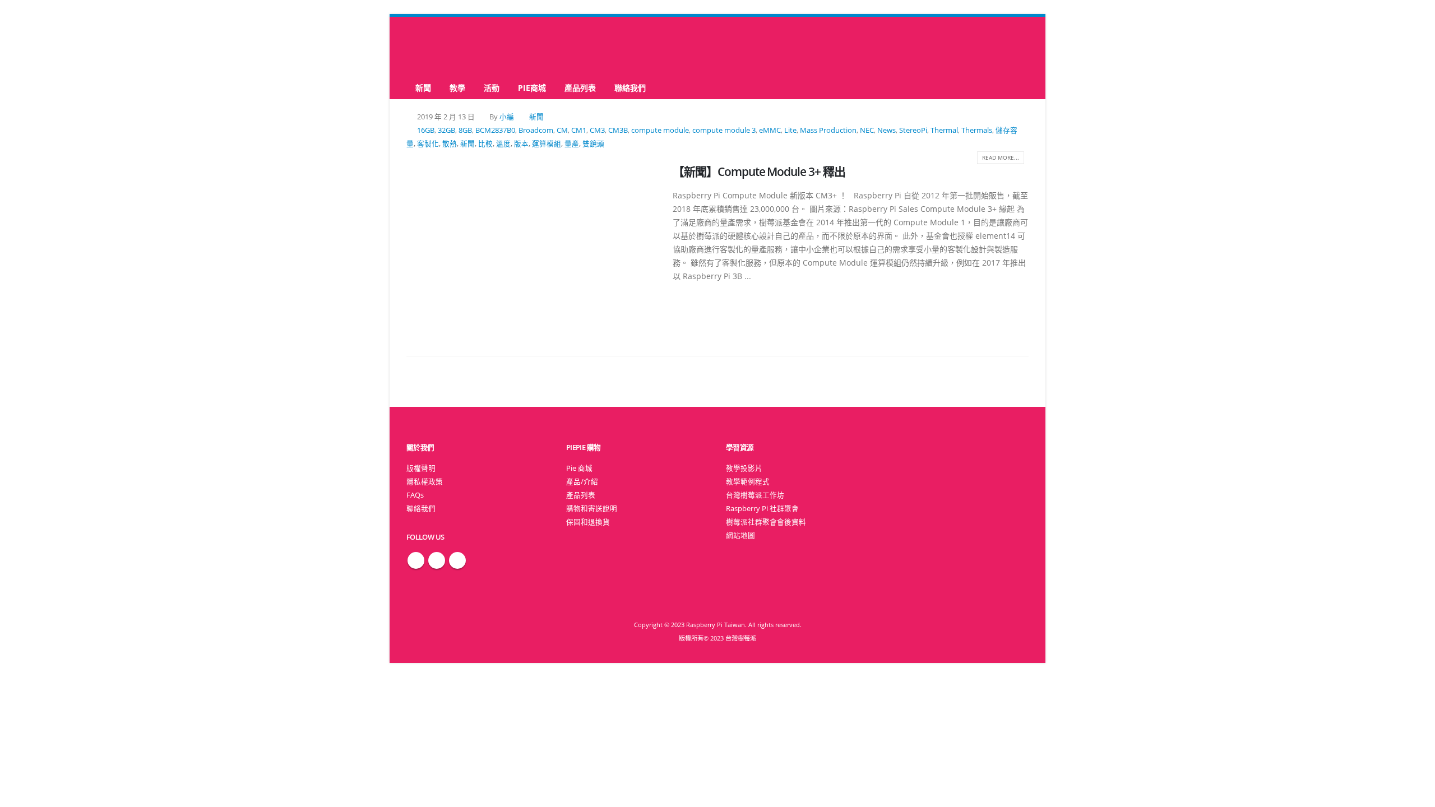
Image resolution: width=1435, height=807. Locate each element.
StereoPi (913, 130)
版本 (521, 144)
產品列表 (580, 87)
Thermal (944, 130)
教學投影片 (744, 468)
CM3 (597, 130)
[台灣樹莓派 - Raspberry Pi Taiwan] (451, 46)
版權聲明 (421, 468)
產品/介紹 (582, 481)
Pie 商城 (579, 468)
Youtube (457, 560)
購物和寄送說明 (591, 508)
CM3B (618, 130)
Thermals (976, 130)
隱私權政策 (424, 481)
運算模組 (546, 144)
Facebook (416, 560)
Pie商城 (532, 87)
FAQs (415, 495)
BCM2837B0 (495, 130)
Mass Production (828, 130)
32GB (446, 130)
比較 (485, 144)
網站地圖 (740, 535)
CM (562, 130)
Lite (790, 130)
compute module (660, 130)
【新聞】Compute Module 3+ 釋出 (759, 171)
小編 (506, 117)
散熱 (449, 144)
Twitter (436, 560)
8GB (465, 130)
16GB (425, 130)
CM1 (578, 130)
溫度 (503, 144)
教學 (457, 87)
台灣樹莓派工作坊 (755, 495)
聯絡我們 (630, 87)
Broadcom (536, 130)
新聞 (423, 87)
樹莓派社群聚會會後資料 (766, 522)
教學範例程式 (748, 481)
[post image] (531, 247)
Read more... (1000, 157)
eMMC (770, 130)
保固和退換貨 (588, 522)
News (886, 130)
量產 (571, 144)
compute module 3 (724, 130)
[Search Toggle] (717, 46)
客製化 (428, 144)
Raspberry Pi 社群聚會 (762, 508)
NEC (867, 130)
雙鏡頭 (593, 144)
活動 (491, 87)
